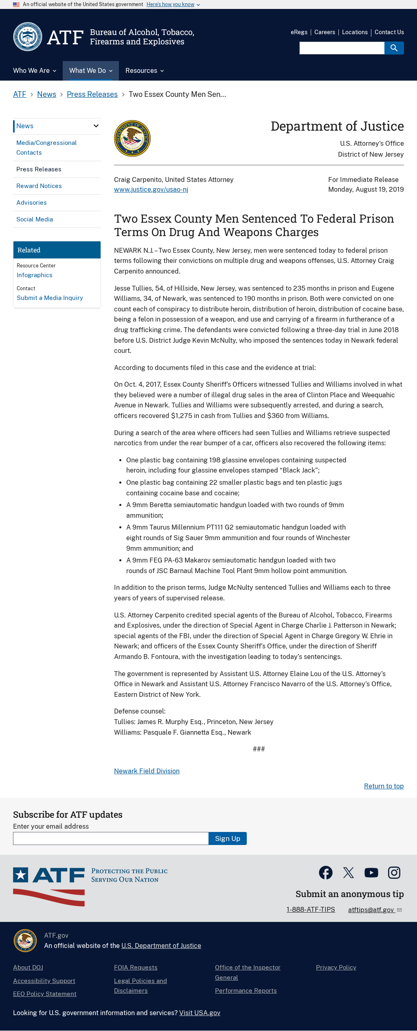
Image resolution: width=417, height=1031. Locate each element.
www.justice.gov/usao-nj (151, 189)
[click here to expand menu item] (96, 126)
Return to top (384, 786)
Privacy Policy (336, 967)
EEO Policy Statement (45, 993)
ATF (19, 94)
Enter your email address (51, 826)
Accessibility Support (44, 980)
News (46, 94)
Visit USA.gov (199, 1013)
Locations (355, 32)
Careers (324, 32)
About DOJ (28, 967)
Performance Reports (246, 990)
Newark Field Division (147, 771)
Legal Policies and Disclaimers (140, 985)
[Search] (394, 48)
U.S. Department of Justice (161, 946)
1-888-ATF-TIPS (311, 909)
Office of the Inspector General (248, 972)
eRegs (299, 32)
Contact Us (389, 32)
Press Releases (92, 94)
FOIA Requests (136, 967)
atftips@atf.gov (371, 910)
